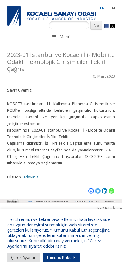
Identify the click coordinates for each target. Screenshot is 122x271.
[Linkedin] (104, 191)
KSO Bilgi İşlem (109, 208)
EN (112, 8)
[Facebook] (91, 191)
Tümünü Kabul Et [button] (61, 257)
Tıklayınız (30, 176)
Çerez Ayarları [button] (23, 257)
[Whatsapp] (111, 191)
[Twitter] (98, 191)
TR (102, 8)
